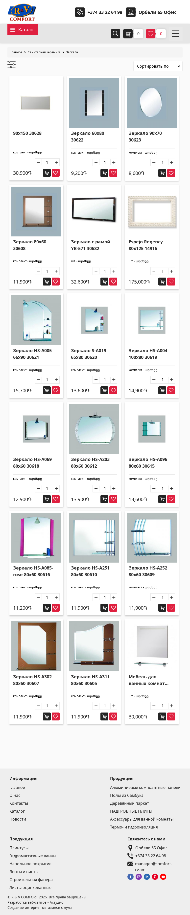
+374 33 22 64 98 (105, 12)
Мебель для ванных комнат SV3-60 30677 (147, 680)
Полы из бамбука (126, 795)
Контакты (18, 803)
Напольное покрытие (30, 863)
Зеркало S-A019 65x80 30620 (88, 353)
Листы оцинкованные (30, 887)
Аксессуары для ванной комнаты (141, 819)
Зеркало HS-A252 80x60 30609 (148, 571)
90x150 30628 (27, 133)
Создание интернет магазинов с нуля (39, 907)
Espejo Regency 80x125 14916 (146, 245)
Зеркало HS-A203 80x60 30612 (90, 462)
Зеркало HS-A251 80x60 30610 (90, 571)
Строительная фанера (31, 879)
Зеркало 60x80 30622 (87, 136)
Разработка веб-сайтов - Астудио (35, 902)
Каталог (17, 811)
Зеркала (72, 52)
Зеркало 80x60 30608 (29, 245)
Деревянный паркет (129, 803)
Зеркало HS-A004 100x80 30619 (148, 353)
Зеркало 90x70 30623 (145, 136)
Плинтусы (18, 848)
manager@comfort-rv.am (153, 864)
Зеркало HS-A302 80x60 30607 (32, 680)
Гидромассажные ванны (32, 855)
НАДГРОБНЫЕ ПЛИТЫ (131, 811)
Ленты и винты (23, 871)
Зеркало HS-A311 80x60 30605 (90, 680)
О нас (14, 795)
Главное (16, 52)
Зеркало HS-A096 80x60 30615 (148, 462)
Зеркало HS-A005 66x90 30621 (32, 353)
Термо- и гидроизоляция (134, 827)
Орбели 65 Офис (151, 848)
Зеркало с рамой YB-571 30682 (90, 245)
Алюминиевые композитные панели (145, 787)
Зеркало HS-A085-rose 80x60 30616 (33, 571)
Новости (17, 819)
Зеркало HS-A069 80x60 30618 (32, 462)
